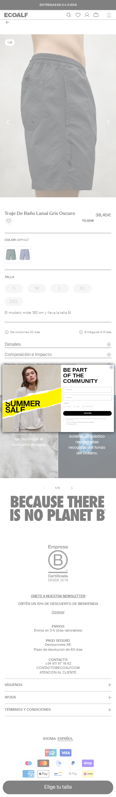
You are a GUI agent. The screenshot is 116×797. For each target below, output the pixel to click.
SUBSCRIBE (87, 413)
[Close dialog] (111, 367)
